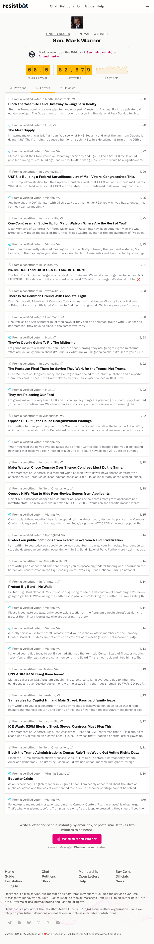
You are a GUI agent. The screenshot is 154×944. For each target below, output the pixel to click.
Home (9, 872)
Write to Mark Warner (79, 839)
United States (58, 34)
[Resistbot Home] (15, 9)
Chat (54, 6)
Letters (45, 88)
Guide (89, 6)
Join (79, 6)
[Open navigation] (147, 6)
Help (100, 6)
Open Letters (89, 876)
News (120, 881)
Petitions (67, 6)
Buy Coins (123, 872)
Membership (88, 872)
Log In (13, 886)
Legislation (13, 881)
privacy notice (44, 901)
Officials (122, 876)
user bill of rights (72, 901)
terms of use (24, 901)
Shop (46, 881)
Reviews (69, 88)
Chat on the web (85, 847)
